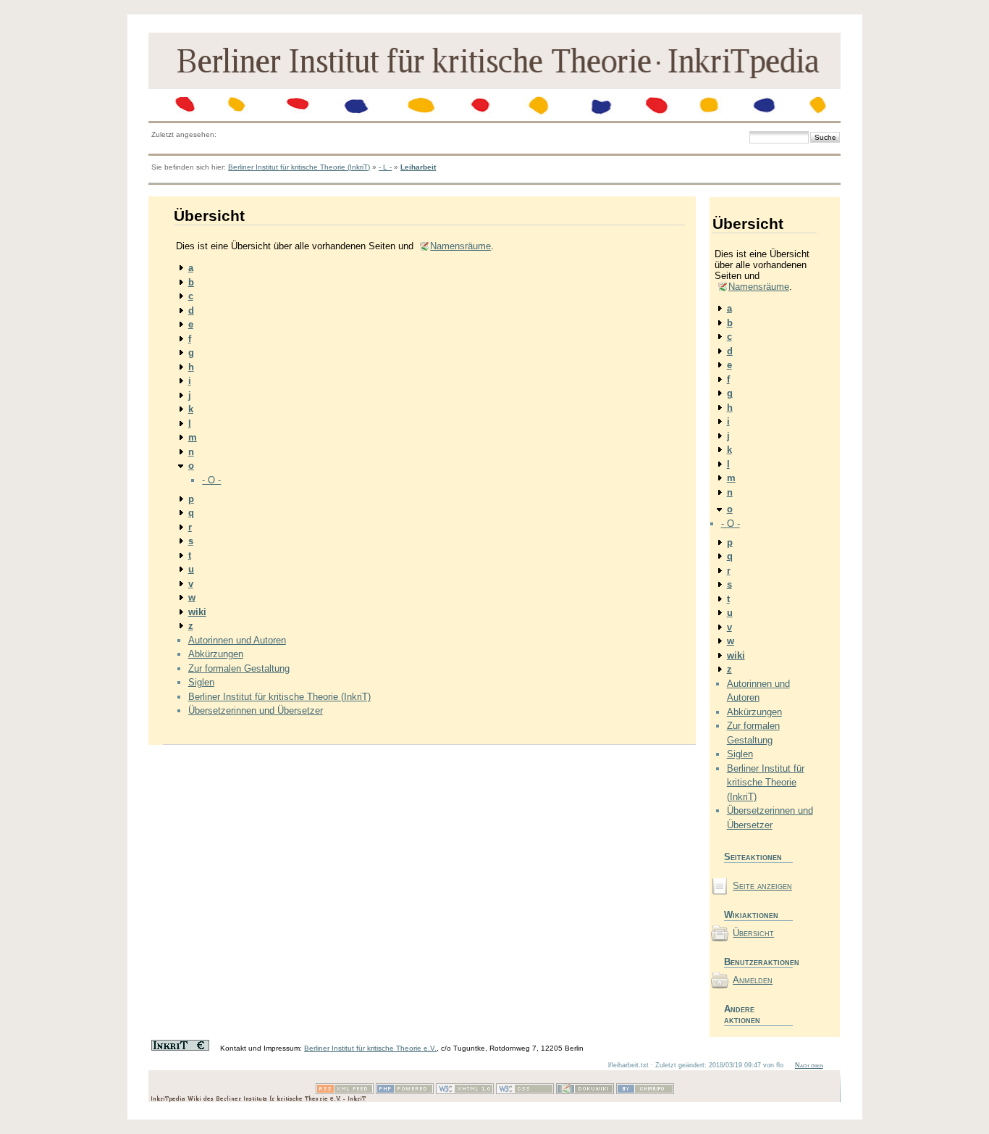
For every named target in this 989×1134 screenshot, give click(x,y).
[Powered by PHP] (405, 1092)
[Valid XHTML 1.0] (465, 1092)
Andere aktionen (742, 1014)
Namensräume (460, 246)
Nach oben (809, 1065)
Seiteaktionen (753, 856)
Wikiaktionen (751, 914)
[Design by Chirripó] (645, 1092)
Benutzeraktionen (758, 961)
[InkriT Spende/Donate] (180, 1048)
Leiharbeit (418, 167)
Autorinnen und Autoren (237, 640)
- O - (211, 480)
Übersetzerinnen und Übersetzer (255, 710)
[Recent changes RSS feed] (345, 1092)
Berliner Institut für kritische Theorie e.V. (370, 1048)
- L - (385, 167)
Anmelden (753, 980)
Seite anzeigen (762, 885)
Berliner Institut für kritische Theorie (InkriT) (299, 167)
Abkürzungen (215, 654)
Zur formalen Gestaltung (239, 668)
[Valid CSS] (525, 1092)
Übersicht (753, 932)
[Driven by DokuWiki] (585, 1092)
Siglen (201, 682)
